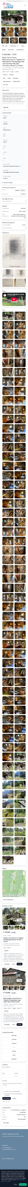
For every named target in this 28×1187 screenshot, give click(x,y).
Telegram (14, 1043)
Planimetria (14, 46)
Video (22, 46)
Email (14, 1055)
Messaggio (7, 964)
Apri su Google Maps (8, 899)
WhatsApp (14, 1035)
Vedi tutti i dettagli (7, 182)
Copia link (14, 1059)
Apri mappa (6, 1122)
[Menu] (25, 5)
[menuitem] (25, 5)
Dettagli (20, 964)
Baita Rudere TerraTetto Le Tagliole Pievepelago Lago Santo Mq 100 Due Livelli (12, 1000)
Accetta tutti (23, 1184)
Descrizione (11, 49)
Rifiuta (15, 1184)
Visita (13, 964)
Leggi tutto (5, 107)
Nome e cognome (6, 1067)
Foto (4, 45)
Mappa (3, 49)
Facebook (14, 1039)
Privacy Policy (17, 1091)
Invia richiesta (6, 1098)
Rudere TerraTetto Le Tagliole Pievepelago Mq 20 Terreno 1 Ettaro (13, 939)
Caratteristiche (20, 49)
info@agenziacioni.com (18, 1)
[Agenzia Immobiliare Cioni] (11, 5)
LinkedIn (14, 1051)
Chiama (14, 1098)
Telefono (16, 1073)
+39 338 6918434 (9, 1)
